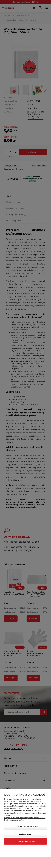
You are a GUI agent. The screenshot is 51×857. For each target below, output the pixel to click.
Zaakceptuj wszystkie (25, 841)
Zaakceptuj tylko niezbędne (25, 826)
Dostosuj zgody (25, 834)
